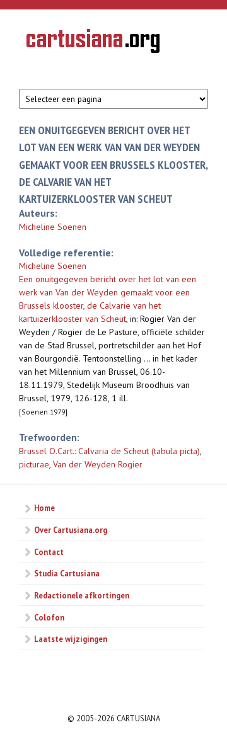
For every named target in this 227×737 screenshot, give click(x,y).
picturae (34, 464)
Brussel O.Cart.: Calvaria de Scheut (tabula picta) (109, 451)
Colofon (49, 617)
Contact (49, 552)
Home (44, 508)
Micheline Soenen (52, 226)
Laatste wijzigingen (70, 639)
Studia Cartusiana (67, 573)
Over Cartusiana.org (70, 530)
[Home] (93, 43)
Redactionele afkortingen (81, 595)
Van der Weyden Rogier (98, 464)
